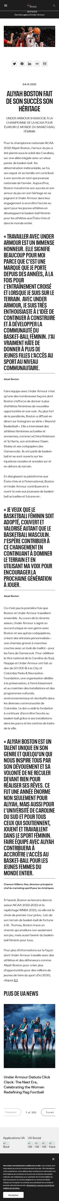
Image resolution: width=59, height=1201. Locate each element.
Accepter (13, 1195)
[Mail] (45, 64)
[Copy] (37, 64)
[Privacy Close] (53, 1159)
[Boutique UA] (6, 1144)
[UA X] (38, 1144)
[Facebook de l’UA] (52, 1144)
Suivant (50, 1112)
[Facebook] (22, 64)
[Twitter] (14, 64)
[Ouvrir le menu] (6, 5)
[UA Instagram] (31, 1144)
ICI (16, 980)
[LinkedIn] (29, 64)
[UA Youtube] (45, 1144)
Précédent (10, 1112)
